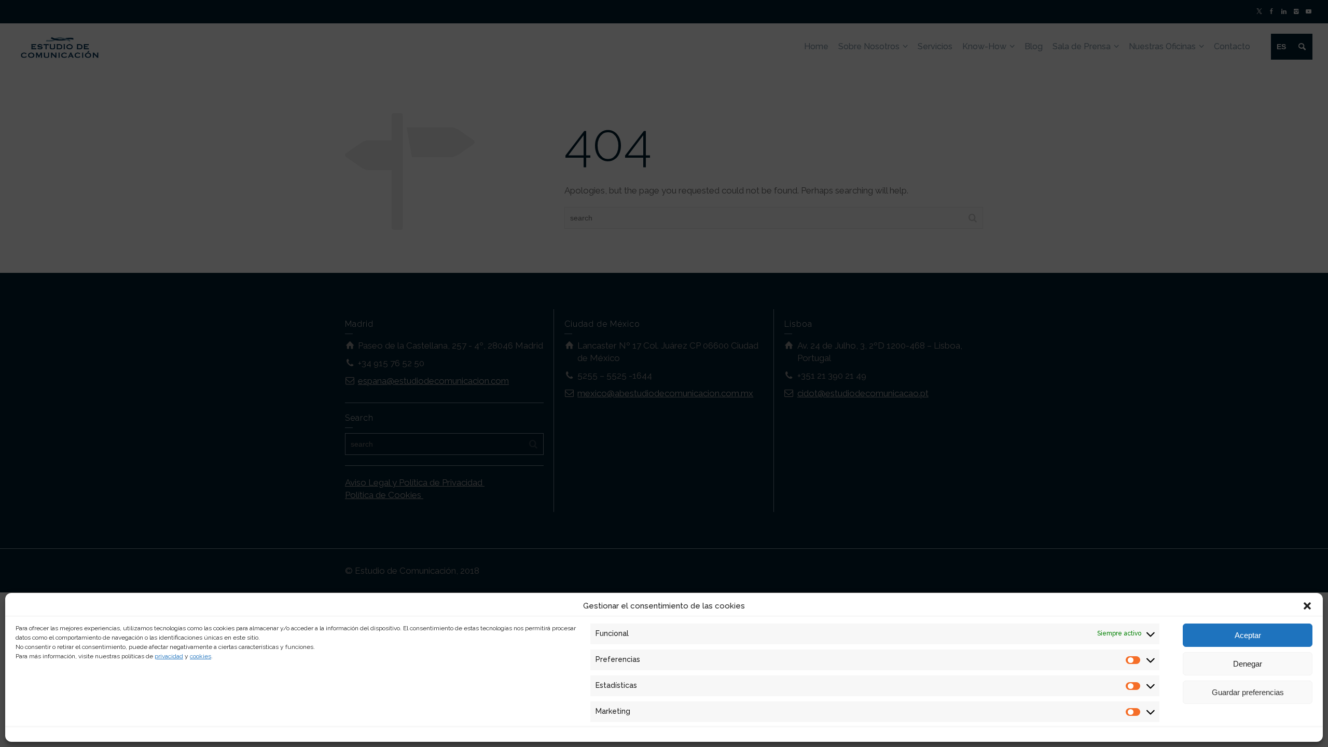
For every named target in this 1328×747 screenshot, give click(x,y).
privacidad (169, 656)
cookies (200, 656)
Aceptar (1248, 635)
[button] (1307, 606)
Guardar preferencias (1248, 692)
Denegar (1247, 663)
